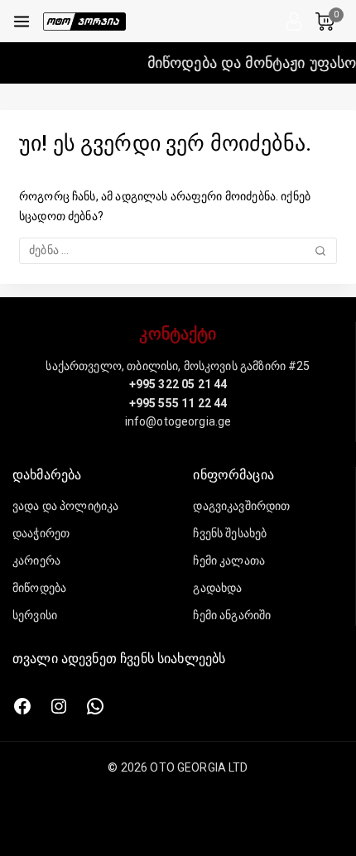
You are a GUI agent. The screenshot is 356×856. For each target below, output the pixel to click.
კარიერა (36, 560)
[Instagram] (59, 706)
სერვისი (34, 615)
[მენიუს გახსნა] (21, 21)
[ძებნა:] (178, 250)
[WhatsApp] (95, 706)
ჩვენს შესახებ (230, 533)
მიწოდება (39, 587)
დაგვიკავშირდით (241, 505)
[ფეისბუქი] (22, 706)
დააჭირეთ (41, 533)
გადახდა (217, 587)
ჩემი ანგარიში (232, 615)
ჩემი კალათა (229, 560)
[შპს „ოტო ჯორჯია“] (84, 21)
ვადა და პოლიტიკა (65, 505)
